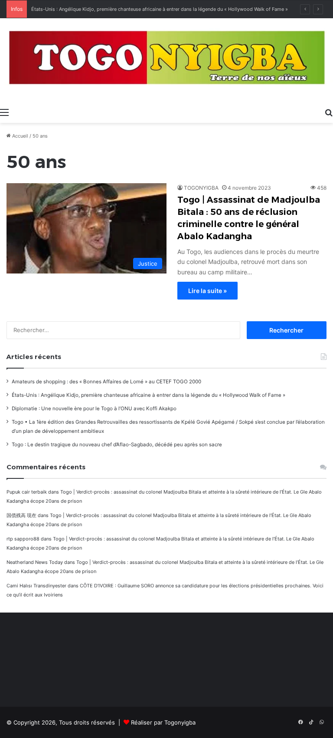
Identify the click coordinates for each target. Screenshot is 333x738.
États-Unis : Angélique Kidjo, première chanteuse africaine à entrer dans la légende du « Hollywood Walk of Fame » (159, 9)
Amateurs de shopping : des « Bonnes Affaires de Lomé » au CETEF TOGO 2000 (106, 382)
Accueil (19, 136)
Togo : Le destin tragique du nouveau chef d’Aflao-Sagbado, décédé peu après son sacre (117, 444)
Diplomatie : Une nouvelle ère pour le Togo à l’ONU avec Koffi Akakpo (94, 408)
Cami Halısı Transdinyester (36, 586)
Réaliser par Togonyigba (163, 722)
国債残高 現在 (21, 515)
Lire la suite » (207, 290)
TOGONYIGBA (201, 187)
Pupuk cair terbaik (27, 492)
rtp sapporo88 (23, 539)
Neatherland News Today (35, 562)
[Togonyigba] (166, 60)
